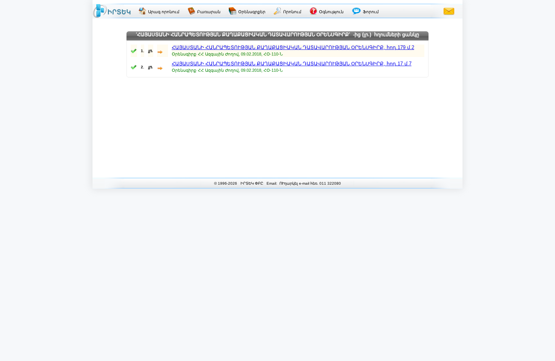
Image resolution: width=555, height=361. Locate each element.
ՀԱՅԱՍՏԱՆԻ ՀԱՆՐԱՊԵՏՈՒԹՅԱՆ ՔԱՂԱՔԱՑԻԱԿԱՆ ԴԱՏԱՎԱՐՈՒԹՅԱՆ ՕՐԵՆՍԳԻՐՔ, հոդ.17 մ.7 (292, 63)
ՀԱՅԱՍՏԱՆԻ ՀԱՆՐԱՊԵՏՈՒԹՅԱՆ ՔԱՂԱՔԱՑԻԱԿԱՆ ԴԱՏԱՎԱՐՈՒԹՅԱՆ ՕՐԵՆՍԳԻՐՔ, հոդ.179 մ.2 (293, 47)
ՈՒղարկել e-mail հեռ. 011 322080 (309, 183)
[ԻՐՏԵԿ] (112, 11)
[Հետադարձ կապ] (449, 11)
